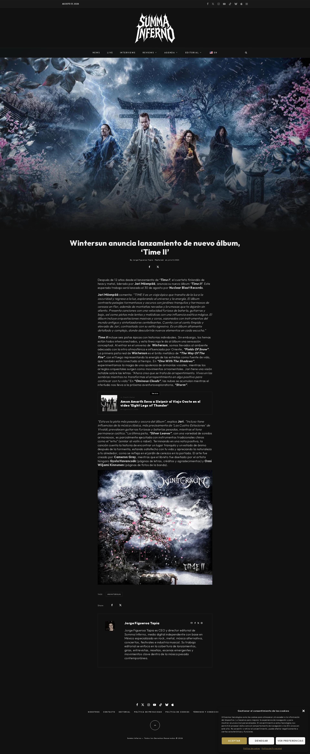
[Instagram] (218, 4)
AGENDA (169, 52)
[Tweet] (158, 267)
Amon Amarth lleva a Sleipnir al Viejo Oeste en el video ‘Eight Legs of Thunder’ (160, 403)
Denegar (261, 740)
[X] (213, 4)
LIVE (110, 52)
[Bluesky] (236, 4)
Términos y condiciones (207, 712)
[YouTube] (224, 4)
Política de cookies (251, 748)
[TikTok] (230, 4)
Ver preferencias (290, 740)
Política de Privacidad (272, 748)
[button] (303, 710)
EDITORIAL (192, 52)
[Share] (149, 267)
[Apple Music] (241, 4)
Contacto (109, 712)
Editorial (125, 712)
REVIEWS (148, 52)
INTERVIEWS (128, 52)
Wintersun (115, 594)
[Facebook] (207, 4)
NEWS (96, 52)
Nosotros (94, 712)
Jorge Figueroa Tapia (142, 623)
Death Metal (129, 397)
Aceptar (234, 740)
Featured (159, 260)
